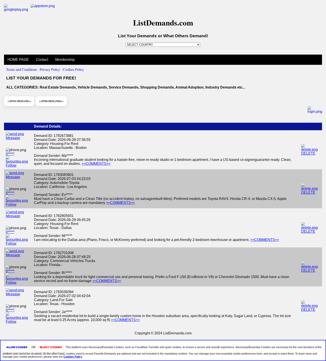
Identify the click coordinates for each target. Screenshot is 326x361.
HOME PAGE (18, 59)
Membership (65, 59)
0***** (10, 154)
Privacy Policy (50, 69)
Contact (42, 59)
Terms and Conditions (21, 69)
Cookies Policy (73, 69)
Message (13, 138)
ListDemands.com (163, 22)
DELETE (308, 153)
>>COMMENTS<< (96, 164)
